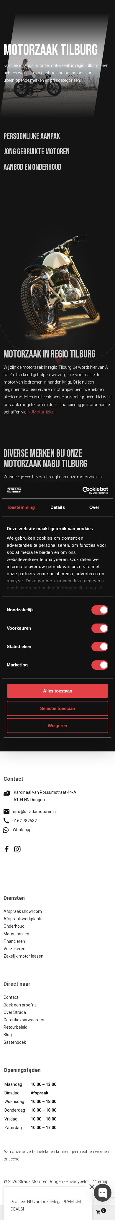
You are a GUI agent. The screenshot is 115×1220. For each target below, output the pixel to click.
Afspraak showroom (23, 911)
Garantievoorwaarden (24, 1019)
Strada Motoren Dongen (40, 1181)
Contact (11, 997)
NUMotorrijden (41, 412)
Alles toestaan (57, 690)
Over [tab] (94, 507)
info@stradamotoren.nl (35, 811)
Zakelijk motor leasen (23, 956)
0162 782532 (24, 820)
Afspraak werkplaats (23, 918)
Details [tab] (57, 507)
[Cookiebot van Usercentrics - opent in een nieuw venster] (82, 490)
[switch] (99, 628)
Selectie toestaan (57, 708)
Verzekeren (14, 948)
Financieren (14, 941)
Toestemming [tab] (21, 507)
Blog (8, 1034)
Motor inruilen (16, 934)
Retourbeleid (15, 1027)
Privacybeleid (78, 1181)
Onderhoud (14, 926)
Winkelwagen (103, 1210)
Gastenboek (15, 1042)
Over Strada (15, 1012)
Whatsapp (22, 829)
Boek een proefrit (20, 1005)
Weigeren (57, 725)
